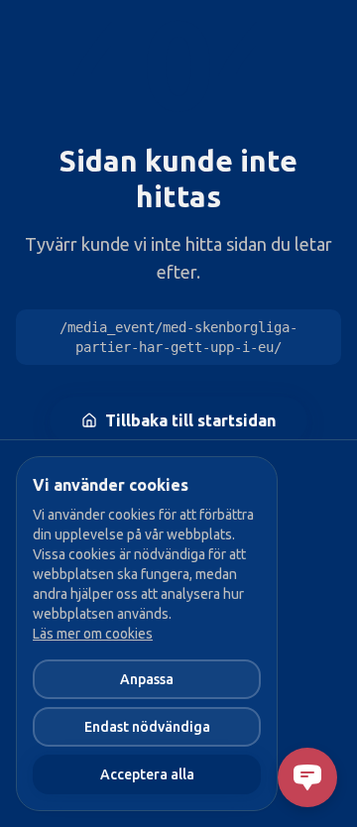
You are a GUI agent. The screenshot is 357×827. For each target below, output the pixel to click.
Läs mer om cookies (93, 634)
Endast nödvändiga (147, 727)
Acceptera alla (147, 774)
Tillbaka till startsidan (190, 420)
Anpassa (147, 679)
